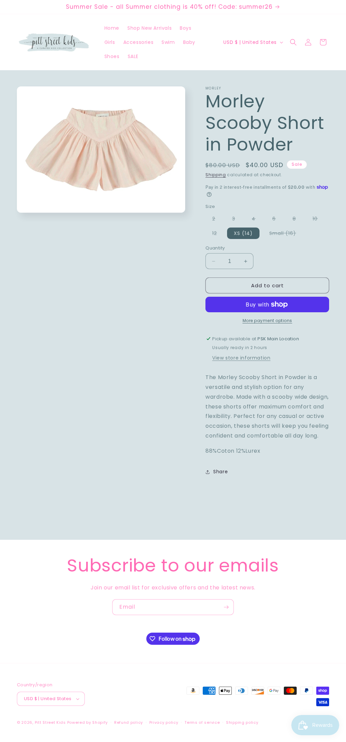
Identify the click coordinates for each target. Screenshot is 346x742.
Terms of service (202, 722)
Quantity (215, 248)
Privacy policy (163, 722)
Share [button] (220, 471)
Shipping (215, 175)
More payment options (267, 320)
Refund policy (128, 722)
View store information (241, 357)
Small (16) (286, 234)
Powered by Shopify (87, 722)
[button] (293, 42)
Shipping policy (242, 722)
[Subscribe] (226, 607)
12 (218, 234)
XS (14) (243, 233)
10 (318, 219)
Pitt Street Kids (50, 722)
